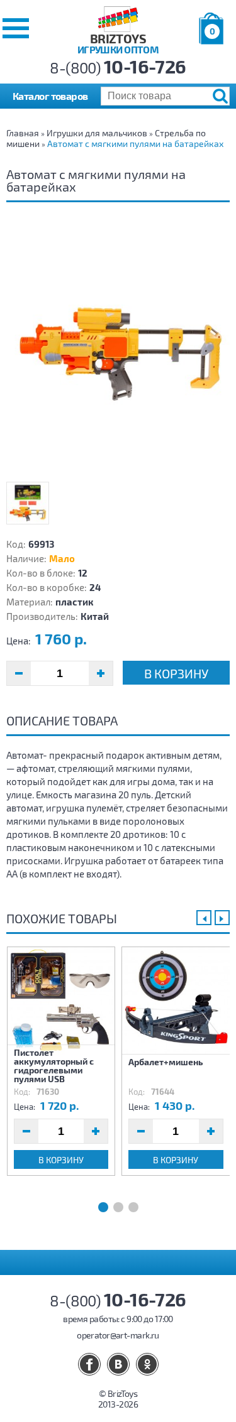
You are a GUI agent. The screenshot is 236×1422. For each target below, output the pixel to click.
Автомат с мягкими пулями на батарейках (135, 143)
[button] (15, 28)
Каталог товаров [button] (50, 96)
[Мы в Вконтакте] (118, 1364)
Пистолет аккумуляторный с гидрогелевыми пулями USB (54, 1065)
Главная (22, 133)
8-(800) (118, 67)
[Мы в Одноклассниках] (147, 1364)
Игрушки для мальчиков (97, 133)
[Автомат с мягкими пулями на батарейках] (118, 349)
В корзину (176, 673)
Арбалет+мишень (165, 1061)
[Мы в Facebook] (89, 1364)
